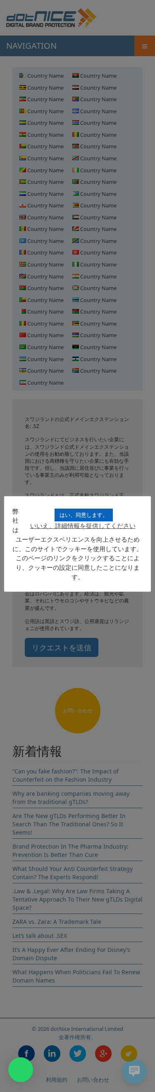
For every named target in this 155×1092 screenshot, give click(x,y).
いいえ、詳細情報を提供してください (83, 525)
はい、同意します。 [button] (84, 515)
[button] (20, 1069)
